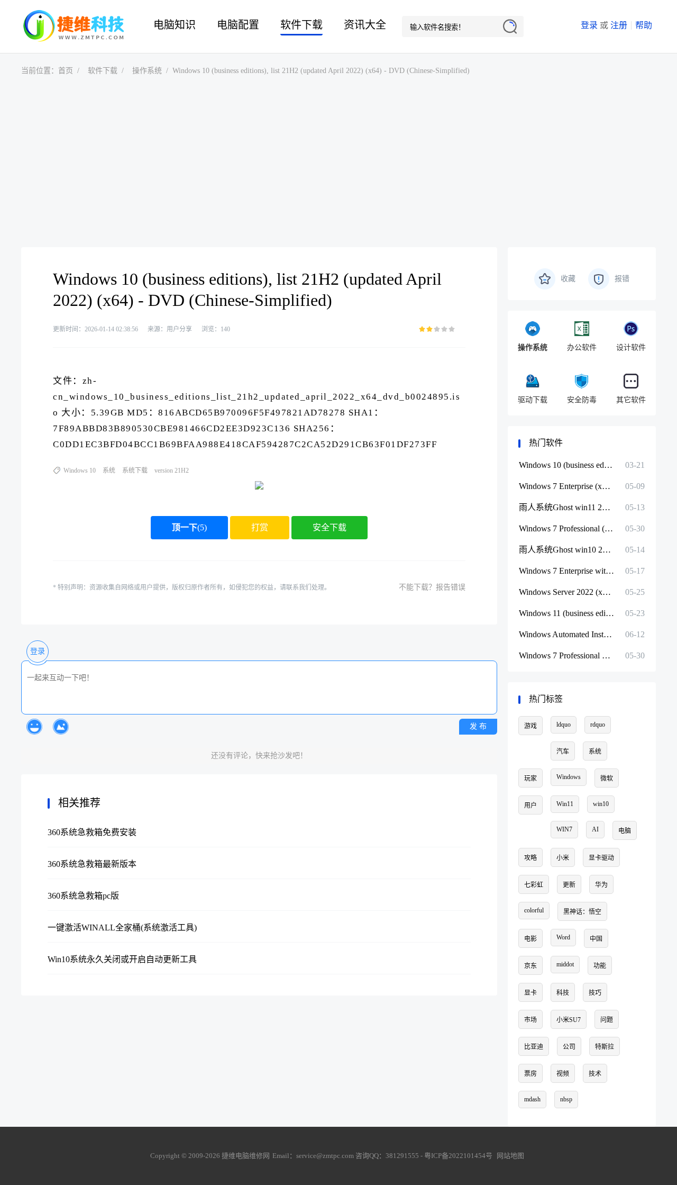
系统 (109, 470)
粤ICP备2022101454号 (458, 1156)
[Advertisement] (338, 162)
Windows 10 (79, 470)
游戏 (530, 726)
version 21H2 (171, 470)
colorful (534, 910)
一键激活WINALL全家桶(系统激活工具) (122, 927)
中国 (596, 939)
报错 (622, 279)
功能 (599, 966)
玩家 (530, 778)
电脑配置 (238, 25)
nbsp (566, 1099)
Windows (568, 777)
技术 (595, 1074)
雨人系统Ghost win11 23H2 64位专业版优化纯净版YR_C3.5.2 (566, 507)
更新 (569, 885)
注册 (618, 25)
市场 (530, 1020)
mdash (532, 1099)
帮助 (643, 25)
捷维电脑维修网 (74, 26)
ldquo (563, 724)
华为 (601, 885)
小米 (562, 858)
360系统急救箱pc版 (83, 895)
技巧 (595, 993)
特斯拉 (604, 1047)
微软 (606, 778)
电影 (530, 939)
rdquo (597, 724)
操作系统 (147, 71)
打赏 (259, 527)
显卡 (530, 993)
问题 (606, 1020)
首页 (65, 71)
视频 (562, 1074)
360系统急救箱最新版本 (92, 864)
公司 (569, 1047)
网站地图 (510, 1156)
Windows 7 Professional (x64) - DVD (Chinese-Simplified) (566, 528)
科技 (562, 993)
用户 (530, 805)
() (189, 527)
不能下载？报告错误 (432, 587)
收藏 (568, 279)
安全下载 (329, 527)
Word (563, 937)
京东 (530, 966)
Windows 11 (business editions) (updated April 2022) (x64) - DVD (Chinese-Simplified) (566, 613)
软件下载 (301, 25)
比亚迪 (533, 1047)
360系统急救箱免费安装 (92, 832)
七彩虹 (533, 885)
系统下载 (135, 470)
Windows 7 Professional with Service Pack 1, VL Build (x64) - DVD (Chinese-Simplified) (566, 655)
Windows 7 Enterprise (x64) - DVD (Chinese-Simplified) (566, 486)
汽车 (562, 751)
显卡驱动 (601, 858)
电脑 (624, 831)
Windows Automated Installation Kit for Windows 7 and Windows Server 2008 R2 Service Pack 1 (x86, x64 (566, 634)
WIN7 (564, 829)
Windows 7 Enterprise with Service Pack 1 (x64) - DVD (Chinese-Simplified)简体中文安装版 (566, 570)
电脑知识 (174, 25)
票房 (530, 1074)
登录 (589, 25)
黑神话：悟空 (582, 912)
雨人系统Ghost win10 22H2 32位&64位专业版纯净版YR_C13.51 (566, 549)
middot (565, 964)
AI (595, 829)
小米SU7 (568, 1020)
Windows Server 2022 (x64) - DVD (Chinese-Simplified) (566, 591)
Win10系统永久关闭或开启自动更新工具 (122, 959)
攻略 (530, 858)
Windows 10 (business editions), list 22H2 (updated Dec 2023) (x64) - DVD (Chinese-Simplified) (566, 464)
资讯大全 (365, 25)
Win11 (564, 804)
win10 (601, 804)
